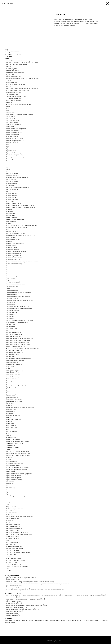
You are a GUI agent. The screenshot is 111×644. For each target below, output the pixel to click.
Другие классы (8, 3)
